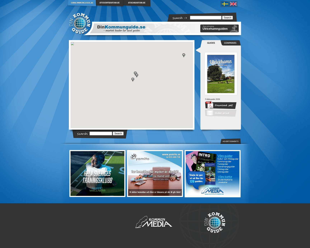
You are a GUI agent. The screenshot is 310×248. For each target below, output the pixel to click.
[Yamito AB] (155, 173)
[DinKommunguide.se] (82, 8)
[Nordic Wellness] (97, 173)
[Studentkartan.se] (109, 8)
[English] (233, 4)
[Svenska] (224, 4)
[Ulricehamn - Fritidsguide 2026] (220, 92)
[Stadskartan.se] (137, 8)
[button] (133, 80)
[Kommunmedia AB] (212, 173)
